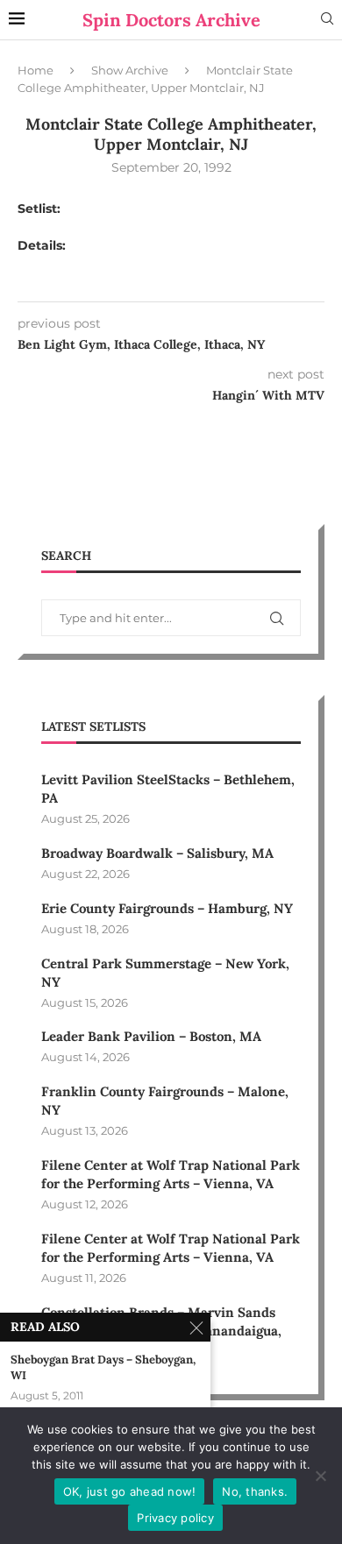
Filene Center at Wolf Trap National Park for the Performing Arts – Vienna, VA (170, 1174)
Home (35, 70)
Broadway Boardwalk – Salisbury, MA (157, 853)
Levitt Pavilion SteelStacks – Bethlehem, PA (168, 788)
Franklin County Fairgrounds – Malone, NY (165, 1100)
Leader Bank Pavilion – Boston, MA (151, 1036)
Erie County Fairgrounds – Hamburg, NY (167, 908)
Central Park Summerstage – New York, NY (165, 972)
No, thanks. (255, 1491)
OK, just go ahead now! (129, 1491)
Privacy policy (175, 1518)
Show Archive (129, 70)
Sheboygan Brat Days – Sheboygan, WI (103, 1367)
